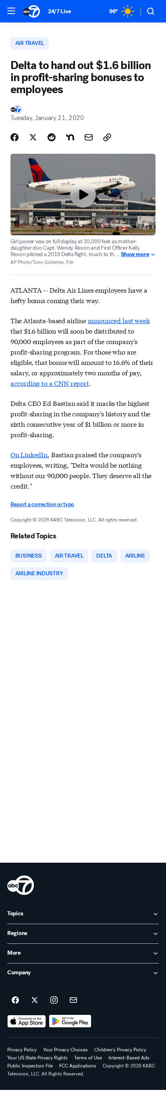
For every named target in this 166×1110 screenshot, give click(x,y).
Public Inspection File (30, 1065)
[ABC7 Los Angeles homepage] (31, 11)
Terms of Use (88, 1057)
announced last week (119, 320)
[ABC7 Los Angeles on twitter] (35, 1000)
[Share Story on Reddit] (51, 137)
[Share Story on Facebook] (14, 137)
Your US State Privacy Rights (37, 1057)
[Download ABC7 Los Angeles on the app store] (26, 1021)
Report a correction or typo (42, 504)
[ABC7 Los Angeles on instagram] (54, 1000)
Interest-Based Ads (128, 1057)
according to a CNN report (49, 382)
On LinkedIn (29, 454)
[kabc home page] (20, 885)
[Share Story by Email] (88, 137)
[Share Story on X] (33, 137)
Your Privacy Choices (65, 1049)
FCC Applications (77, 1065)
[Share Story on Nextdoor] (70, 137)
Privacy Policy (22, 1049)
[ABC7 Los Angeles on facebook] (15, 1000)
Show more (135, 254)
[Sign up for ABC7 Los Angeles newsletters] (73, 1000)
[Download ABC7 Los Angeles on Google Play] (70, 1021)
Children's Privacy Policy (120, 1049)
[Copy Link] (107, 137)
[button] (11, 11)
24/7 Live (59, 11)
